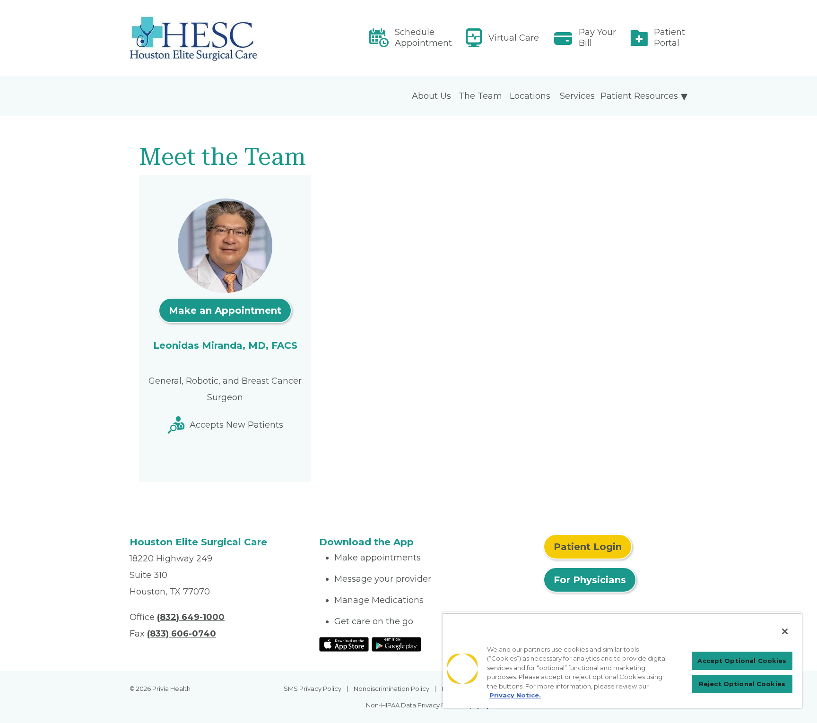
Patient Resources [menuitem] (639, 96)
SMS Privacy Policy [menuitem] (312, 688)
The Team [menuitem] (480, 96)
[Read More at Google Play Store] (396, 643)
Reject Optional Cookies (742, 684)
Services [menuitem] (577, 96)
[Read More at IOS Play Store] (344, 643)
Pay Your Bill (597, 37)
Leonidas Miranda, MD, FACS (225, 345)
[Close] (784, 631)
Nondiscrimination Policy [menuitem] (391, 688)
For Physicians (590, 579)
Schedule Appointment (423, 37)
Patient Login (588, 546)
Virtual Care (513, 38)
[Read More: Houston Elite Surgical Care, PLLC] (219, 38)
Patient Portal (669, 37)
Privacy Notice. (515, 695)
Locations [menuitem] (530, 96)
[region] (622, 660)
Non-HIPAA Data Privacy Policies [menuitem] (415, 705)
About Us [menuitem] (431, 96)
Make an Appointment (225, 310)
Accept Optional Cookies (741, 660)
